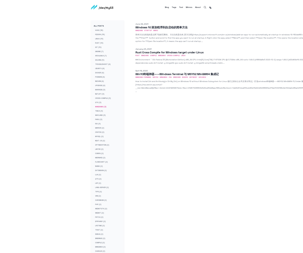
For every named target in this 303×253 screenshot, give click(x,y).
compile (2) (100, 243)
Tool (181, 7)
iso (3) (98, 124)
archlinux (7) (101, 56)
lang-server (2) (102, 187)
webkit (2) (99, 213)
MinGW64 (163, 77)
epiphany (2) (100, 221)
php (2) (98, 204)
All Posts (99, 26)
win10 (155, 30)
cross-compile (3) (103, 98)
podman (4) (100, 77)
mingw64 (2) (100, 247)
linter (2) (99, 149)
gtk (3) (98, 102)
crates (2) (99, 132)
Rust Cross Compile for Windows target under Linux (169, 52)
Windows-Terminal (143, 77)
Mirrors (189, 7)
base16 (185, 77)
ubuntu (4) (100, 68)
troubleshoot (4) (103, 64)
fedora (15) (100, 34)
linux (183, 55)
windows (139, 30)
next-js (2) (100, 141)
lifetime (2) (100, 226)
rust (137, 55)
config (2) (99, 153)
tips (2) (98, 192)
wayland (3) (100, 115)
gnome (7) (99, 51)
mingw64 (162, 55)
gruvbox (202, 77)
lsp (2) (98, 183)
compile (153, 55)
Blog (167, 7)
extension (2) (101, 170)
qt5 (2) (98, 179)
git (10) (98, 47)
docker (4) (99, 73)
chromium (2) (101, 200)
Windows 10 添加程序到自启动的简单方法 (161, 27)
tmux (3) (99, 111)
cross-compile (173, 55)
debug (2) (99, 234)
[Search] (205, 7)
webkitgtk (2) (101, 209)
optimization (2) (102, 145)
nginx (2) (99, 166)
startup (148, 30)
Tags (174, 7)
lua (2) (98, 175)
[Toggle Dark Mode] (210, 7)
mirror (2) (99, 128)
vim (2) (98, 196)
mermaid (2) (100, 158)
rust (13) (99, 43)
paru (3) (98, 119)
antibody (193, 77)
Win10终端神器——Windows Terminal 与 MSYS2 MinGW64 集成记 (177, 74)
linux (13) (99, 39)
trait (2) (99, 230)
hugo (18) (99, 30)
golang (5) (99, 60)
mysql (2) (99, 136)
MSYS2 (155, 77)
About (198, 7)
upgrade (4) (100, 85)
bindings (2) (100, 238)
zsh (170, 77)
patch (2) (99, 217)
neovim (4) (99, 81)
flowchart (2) (101, 162)
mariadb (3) (100, 90)
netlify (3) (99, 94)
